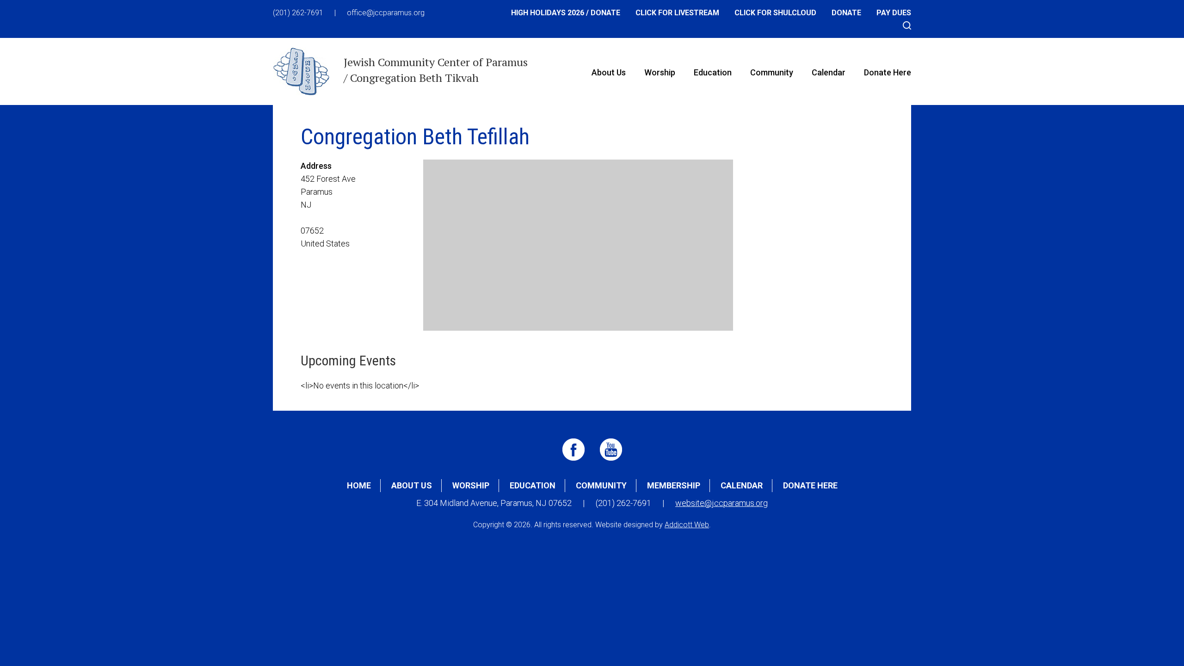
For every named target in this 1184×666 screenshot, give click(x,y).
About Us (609, 72)
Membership (673, 485)
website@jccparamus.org (721, 503)
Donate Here (887, 72)
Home (359, 485)
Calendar (828, 72)
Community (771, 72)
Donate (846, 12)
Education (713, 72)
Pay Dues (893, 12)
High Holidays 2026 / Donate (565, 12)
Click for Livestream (677, 12)
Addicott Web (687, 524)
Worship (659, 72)
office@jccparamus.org (386, 12)
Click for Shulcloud (775, 12)
